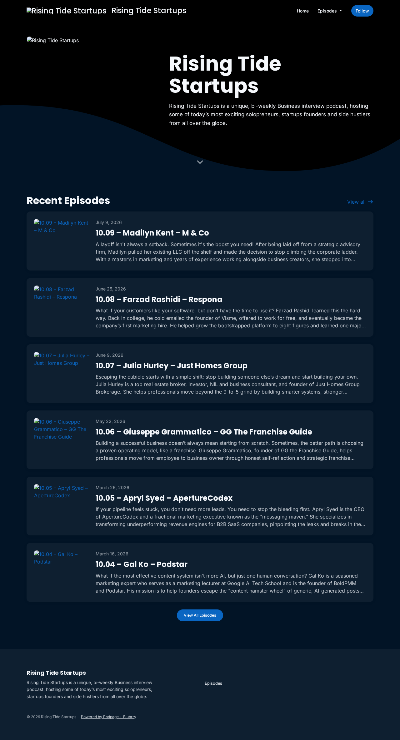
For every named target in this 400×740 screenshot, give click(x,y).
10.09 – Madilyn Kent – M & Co (152, 233)
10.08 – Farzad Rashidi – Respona (159, 299)
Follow (362, 10)
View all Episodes (200, 615)
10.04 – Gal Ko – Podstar (142, 564)
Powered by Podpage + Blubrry (108, 716)
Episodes (328, 10)
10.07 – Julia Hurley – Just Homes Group (172, 365)
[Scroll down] (200, 163)
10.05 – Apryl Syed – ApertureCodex (164, 498)
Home (303, 10)
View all (357, 202)
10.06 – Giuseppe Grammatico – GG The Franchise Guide (204, 432)
